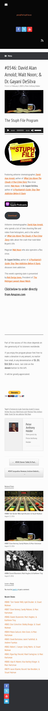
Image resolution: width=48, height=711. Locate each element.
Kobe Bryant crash (21, 412)
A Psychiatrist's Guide (15, 409)
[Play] (8, 130)
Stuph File (12, 414)
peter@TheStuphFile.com (24, 15)
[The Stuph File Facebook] (18, 29)
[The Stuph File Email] (6, 701)
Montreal (30, 412)
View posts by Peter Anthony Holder (31, 438)
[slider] (38, 130)
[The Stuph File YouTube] (29, 29)
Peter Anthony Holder (32, 86)
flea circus (13, 412)
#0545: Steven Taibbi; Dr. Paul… (24, 462)
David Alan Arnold (27, 409)
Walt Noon (28, 414)
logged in (15, 589)
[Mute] (32, 130)
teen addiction (20, 414)
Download (12, 215)
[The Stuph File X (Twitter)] (24, 29)
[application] (24, 130)
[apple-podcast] (16, 206)
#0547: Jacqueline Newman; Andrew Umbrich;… (24, 472)
